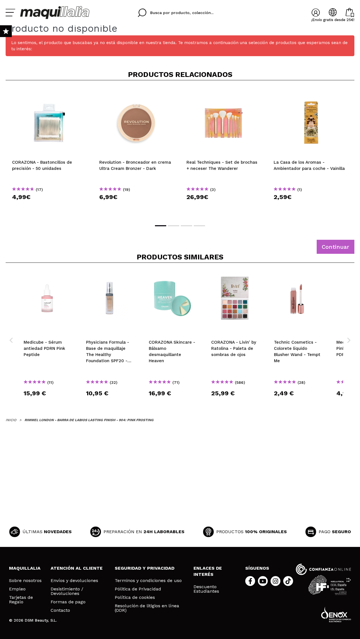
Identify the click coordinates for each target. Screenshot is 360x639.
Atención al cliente (77, 568)
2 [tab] (173, 225)
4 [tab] (199, 225)
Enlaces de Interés (208, 571)
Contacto (60, 610)
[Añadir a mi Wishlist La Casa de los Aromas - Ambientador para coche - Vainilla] (311, 94)
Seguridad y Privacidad (144, 568)
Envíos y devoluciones (74, 580)
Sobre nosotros (25, 580)
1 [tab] (160, 225)
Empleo (17, 589)
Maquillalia (24, 568)
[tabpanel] (49, 152)
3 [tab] (186, 225)
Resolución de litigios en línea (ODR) (147, 608)
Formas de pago (68, 602)
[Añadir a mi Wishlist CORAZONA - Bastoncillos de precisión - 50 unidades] (49, 94)
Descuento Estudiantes (206, 589)
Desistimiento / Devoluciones (67, 591)
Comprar (49, 207)
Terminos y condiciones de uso (148, 580)
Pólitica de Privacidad (138, 589)
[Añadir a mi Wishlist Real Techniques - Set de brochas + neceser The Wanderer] (223, 94)
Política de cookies (135, 597)
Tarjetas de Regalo (21, 599)
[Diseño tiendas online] (336, 614)
